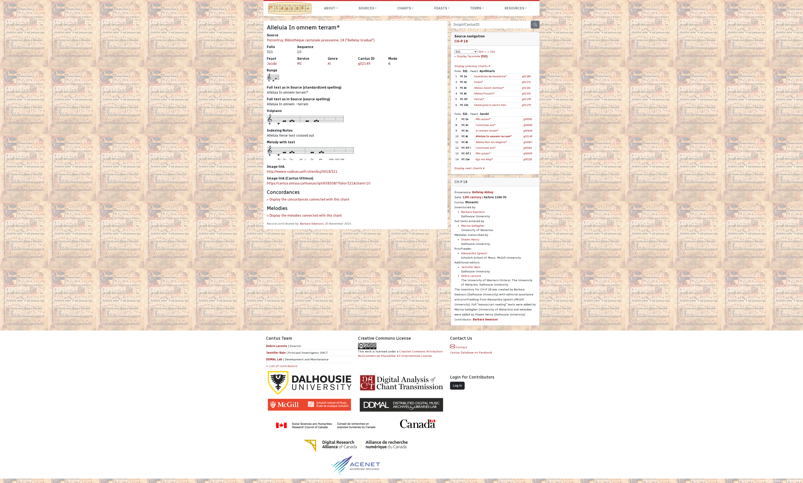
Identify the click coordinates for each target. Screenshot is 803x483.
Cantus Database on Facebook (471, 352)
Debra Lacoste (471, 276)
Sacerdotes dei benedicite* (490, 76)
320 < (482, 51)
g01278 (526, 99)
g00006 (527, 125)
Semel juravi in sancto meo (490, 105)
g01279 (526, 105)
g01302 (526, 93)
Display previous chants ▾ (472, 66)
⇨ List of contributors (282, 366)
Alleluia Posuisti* (484, 93)
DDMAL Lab (274, 359)
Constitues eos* (486, 125)
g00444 (527, 130)
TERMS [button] (475, 8)
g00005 (527, 119)
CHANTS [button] (404, 8)
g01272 (526, 82)
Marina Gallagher (473, 226)
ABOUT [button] (329, 8)
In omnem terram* (487, 130)
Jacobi (272, 64)
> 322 (491, 51)
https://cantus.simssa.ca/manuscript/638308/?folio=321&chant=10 (318, 183)
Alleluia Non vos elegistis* (491, 142)
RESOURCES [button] (514, 8)
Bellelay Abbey (482, 192)
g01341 (526, 87)
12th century (472, 197)
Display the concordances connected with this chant (309, 199)
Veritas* (479, 99)
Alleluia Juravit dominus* (489, 87)
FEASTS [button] (440, 8)
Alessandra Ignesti (474, 253)
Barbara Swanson (312, 223)
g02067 (527, 142)
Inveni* (478, 82)
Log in (457, 386)
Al (329, 64)
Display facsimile (472, 56)
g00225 (527, 159)
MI (299, 64)
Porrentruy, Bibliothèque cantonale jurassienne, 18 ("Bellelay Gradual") (321, 40)
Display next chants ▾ (469, 168)
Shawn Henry (470, 239)
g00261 (527, 147)
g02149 (364, 64)
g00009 (527, 153)
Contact (461, 347)
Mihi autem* (483, 119)
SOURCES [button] (366, 8)
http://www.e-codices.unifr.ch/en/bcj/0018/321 (302, 172)
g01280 (526, 76)
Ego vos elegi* (484, 159)
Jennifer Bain (470, 267)
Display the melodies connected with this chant (305, 215)
